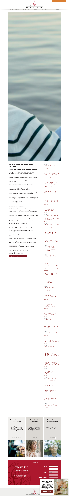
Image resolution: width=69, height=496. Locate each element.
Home (11, 9)
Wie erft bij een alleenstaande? (49, 320)
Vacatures (36, 9)
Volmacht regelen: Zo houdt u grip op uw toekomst (51, 257)
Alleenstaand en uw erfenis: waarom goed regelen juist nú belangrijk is (51, 184)
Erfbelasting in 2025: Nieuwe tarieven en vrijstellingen (51, 297)
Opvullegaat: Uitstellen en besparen (52, 282)
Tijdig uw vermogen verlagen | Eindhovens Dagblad (51, 406)
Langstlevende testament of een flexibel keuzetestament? (49, 305)
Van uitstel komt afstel (51, 385)
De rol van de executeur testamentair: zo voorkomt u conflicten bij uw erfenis (52, 217)
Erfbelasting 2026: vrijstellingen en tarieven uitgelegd (50, 167)
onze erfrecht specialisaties (16, 437)
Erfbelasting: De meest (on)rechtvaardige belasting (51, 193)
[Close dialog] (67, 480)
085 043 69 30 (17, 252)
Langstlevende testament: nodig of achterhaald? (50, 209)
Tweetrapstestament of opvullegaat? (51, 398)
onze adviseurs (52, 437)
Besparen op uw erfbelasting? (49, 347)
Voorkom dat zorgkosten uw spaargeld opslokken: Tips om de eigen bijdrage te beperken (51, 266)
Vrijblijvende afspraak (42, 9)
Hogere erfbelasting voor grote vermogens (51, 240)
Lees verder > (46, 169)
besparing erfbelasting (43, 477)
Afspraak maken (47, 491)
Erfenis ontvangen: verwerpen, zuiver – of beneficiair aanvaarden (51, 340)
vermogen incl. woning (43, 468)
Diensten (17, 9)
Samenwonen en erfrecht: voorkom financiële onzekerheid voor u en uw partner (51, 355)
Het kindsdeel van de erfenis (51, 333)
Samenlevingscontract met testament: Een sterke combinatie (51, 313)
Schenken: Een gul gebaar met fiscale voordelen (50, 289)
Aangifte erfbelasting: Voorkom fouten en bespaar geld (51, 275)
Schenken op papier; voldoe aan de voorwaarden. (50, 392)
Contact (57, 9)
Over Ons (29, 9)
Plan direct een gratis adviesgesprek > (18, 256)
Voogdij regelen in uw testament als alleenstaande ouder (51, 234)
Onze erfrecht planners (13, 245)
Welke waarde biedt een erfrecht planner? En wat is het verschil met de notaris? (51, 175)
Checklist (24, 9)
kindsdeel (45, 472)
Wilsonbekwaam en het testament (51, 326)
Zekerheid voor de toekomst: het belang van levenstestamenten (51, 363)
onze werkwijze (34, 437)
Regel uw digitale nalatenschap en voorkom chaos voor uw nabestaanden (52, 248)
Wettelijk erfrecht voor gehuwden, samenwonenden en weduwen (50, 371)
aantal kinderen (44, 466)
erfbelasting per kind (43, 474)
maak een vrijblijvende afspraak (59, 1)
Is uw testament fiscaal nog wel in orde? (51, 379)
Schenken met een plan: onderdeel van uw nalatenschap (51, 226)
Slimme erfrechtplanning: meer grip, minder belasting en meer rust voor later (52, 201)
